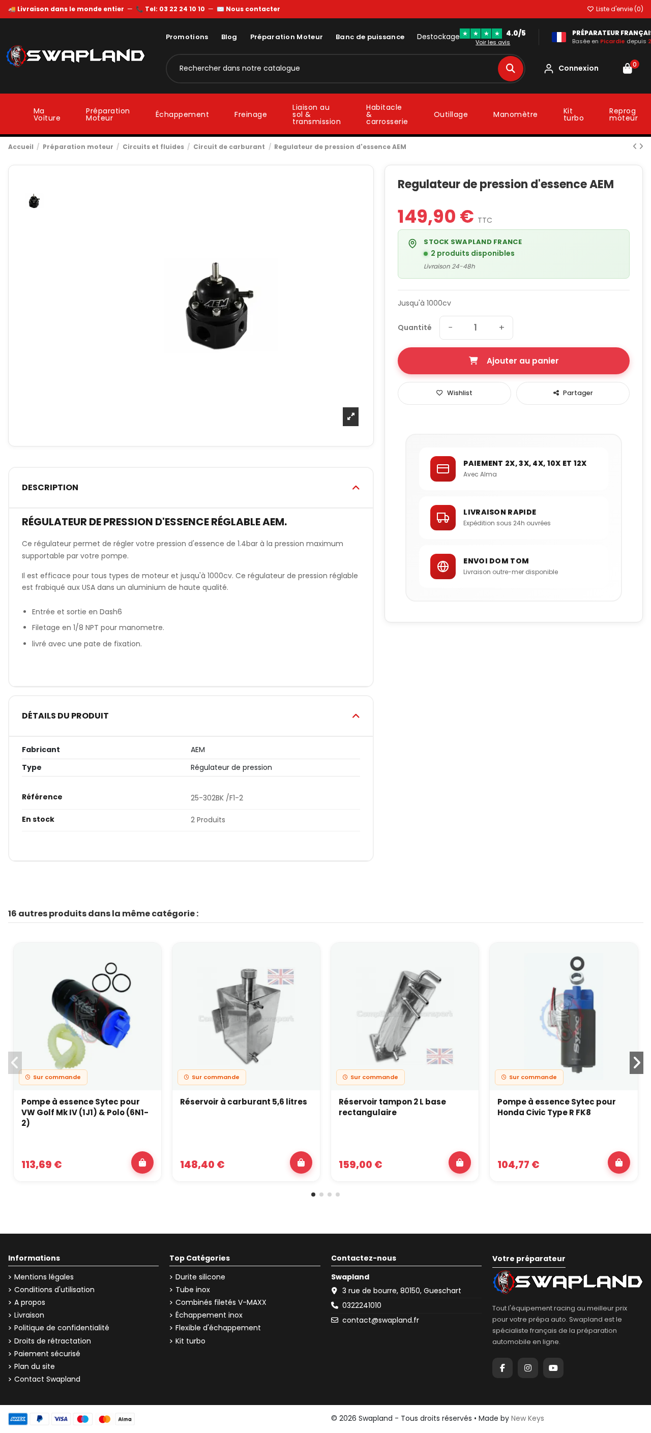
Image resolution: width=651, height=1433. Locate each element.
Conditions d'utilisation (54, 1290)
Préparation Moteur (286, 37)
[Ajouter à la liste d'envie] (147, 960)
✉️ (248, 9)
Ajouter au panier (523, 360)
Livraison (29, 1315)
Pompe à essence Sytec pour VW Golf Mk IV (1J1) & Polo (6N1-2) (85, 1112)
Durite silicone (200, 1277)
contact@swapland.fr (380, 1320)
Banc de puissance (370, 37)
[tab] (191, 488)
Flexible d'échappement (218, 1328)
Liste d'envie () (619, 9)
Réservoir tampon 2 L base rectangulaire (392, 1107)
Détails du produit (65, 716)
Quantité (415, 328)
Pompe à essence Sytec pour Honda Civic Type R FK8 (556, 1107)
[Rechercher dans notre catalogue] (510, 68)
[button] (313, 1194)
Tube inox (192, 1290)
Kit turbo (190, 1341)
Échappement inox (209, 1315)
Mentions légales (44, 1277)
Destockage (438, 37)
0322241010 (361, 1305)
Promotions (187, 37)
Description (50, 487)
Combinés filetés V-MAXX (221, 1302)
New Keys (527, 1418)
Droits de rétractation (52, 1341)
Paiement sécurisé (47, 1354)
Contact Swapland (47, 1379)
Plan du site (34, 1366)
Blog (229, 37)
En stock (38, 819)
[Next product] (641, 146)
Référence (42, 797)
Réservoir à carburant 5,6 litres (243, 1101)
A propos (29, 1302)
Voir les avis (493, 42)
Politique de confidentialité (61, 1328)
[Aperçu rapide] (147, 983)
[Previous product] (636, 146)
